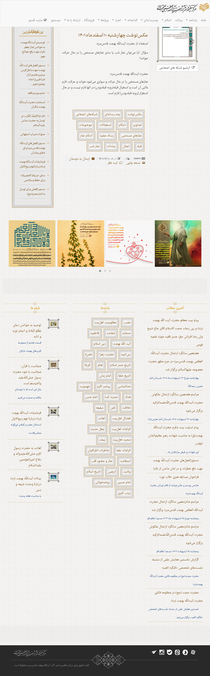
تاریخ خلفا (124, 376)
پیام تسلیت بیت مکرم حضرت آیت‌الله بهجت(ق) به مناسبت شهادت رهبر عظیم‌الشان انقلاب (175, 436)
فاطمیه (94, 333)
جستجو (55, 20)
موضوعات (85, 125)
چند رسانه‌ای (112, 114)
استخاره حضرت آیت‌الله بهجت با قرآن (32, 105)
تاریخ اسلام (94, 472)
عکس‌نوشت (134, 114)
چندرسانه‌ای (150, 20)
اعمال (126, 146)
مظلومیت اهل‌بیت (105, 322)
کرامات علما (123, 450)
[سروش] (185, 652)
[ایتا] (177, 652)
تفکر (100, 365)
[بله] (170, 652)
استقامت (125, 461)
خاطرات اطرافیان (98, 450)
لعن (113, 408)
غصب (127, 322)
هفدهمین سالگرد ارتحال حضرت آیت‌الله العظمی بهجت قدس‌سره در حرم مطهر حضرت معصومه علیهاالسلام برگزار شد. (175, 362)
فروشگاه (89, 20)
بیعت (102, 440)
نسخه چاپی (133, 163)
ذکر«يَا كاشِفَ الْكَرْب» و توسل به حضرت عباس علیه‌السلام (33, 121)
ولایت (127, 472)
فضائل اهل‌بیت (121, 418)
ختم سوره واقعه (36, 93)
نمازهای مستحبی (131, 136)
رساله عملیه (107, 136)
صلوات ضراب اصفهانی (32, 134)
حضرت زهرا (106, 354)
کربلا (87, 365)
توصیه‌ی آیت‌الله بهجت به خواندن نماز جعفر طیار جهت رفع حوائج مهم (33, 49)
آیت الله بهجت (122, 344)
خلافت (126, 408)
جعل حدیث (97, 429)
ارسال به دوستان (80, 159)
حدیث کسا (111, 397)
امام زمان (105, 376)
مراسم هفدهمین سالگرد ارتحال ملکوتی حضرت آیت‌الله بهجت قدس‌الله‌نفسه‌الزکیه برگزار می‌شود (177, 403)
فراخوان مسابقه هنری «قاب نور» (179, 477)
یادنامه (192, 20)
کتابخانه (132, 20)
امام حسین (124, 482)
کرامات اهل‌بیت (121, 429)
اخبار (117, 20)
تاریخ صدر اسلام (120, 365)
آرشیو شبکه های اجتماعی (175, 68)
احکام (167, 20)
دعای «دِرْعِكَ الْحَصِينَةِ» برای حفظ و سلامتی (33, 178)
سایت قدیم (36, 20)
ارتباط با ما (73, 20)
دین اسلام (100, 344)
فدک (128, 397)
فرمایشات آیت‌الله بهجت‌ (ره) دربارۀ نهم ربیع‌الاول (32, 164)
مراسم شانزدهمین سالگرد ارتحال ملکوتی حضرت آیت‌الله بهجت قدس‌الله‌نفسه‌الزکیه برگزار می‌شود (176, 535)
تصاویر (137, 125)
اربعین (112, 472)
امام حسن (91, 397)
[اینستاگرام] (162, 652)
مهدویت (85, 386)
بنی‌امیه (126, 354)
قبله (139, 146)
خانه (203, 20)
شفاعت (110, 333)
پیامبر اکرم (103, 386)
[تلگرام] (154, 652)
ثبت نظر (113, 163)
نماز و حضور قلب (102, 461)
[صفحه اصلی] (182, 8)
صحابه (126, 333)
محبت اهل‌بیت (122, 440)
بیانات (179, 20)
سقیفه (99, 408)
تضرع (88, 354)
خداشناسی (124, 386)
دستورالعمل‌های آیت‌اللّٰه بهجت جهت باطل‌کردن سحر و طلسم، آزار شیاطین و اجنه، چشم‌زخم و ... (32, 75)
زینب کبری (124, 493)
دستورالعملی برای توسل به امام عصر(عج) (32, 192)
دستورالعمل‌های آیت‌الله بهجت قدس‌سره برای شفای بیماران (32, 148)
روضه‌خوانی (102, 482)
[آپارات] (193, 652)
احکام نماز (86, 136)
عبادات (111, 146)
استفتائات (105, 125)
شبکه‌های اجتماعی (86, 114)
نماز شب (94, 146)
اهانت (101, 418)
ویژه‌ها (104, 20)
